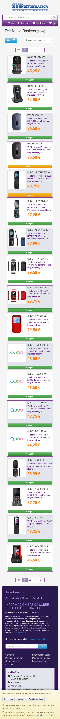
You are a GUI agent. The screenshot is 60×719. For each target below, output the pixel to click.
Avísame (30, 166)
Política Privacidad (14, 658)
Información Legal (41, 655)
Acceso (24, 23)
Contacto (40, 23)
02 (30, 50)
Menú (10, 23)
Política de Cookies (47, 715)
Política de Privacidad (19, 632)
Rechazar (21, 699)
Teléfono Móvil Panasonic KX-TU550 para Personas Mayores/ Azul (39, 121)
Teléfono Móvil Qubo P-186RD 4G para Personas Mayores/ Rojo (38, 293)
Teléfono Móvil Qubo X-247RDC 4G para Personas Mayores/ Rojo (39, 552)
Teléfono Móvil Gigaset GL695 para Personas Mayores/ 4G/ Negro (37, 63)
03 (35, 50)
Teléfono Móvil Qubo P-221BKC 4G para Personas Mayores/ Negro (39, 409)
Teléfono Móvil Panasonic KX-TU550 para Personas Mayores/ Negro (39, 150)
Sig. (41, 50)
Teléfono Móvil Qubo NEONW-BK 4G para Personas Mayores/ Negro (39, 207)
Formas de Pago (40, 661)
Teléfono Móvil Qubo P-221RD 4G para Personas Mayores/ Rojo (38, 437)
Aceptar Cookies (36, 699)
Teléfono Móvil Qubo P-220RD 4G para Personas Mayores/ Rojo (38, 380)
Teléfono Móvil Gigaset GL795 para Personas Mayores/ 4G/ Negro (37, 92)
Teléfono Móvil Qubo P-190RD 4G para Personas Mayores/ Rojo (38, 322)
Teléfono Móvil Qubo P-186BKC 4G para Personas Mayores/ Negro (39, 265)
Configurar (8, 699)
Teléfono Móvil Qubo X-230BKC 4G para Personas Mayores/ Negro (39, 495)
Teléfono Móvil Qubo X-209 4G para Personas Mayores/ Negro (39, 466)
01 (25, 50)
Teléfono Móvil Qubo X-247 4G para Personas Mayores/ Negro (39, 524)
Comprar (30, 80)
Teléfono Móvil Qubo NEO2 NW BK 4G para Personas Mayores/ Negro (39, 178)
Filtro (9, 40)
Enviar (42, 646)
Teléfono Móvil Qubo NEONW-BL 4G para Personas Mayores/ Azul (38, 236)
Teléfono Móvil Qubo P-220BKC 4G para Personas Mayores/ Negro (39, 351)
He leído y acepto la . (27, 639)
